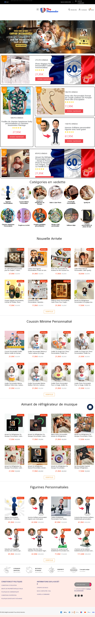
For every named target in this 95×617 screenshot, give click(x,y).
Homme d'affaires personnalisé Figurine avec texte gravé (77, 128)
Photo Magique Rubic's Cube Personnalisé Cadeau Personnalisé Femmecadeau (49, 65)
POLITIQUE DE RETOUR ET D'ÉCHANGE (11, 598)
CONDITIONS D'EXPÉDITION (8, 595)
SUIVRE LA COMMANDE (43, 594)
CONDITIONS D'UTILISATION (9, 585)
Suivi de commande (81, 2)
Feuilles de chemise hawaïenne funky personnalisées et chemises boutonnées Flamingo (16, 123)
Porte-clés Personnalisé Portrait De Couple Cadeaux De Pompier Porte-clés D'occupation (78, 97)
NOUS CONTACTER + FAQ (44, 591)
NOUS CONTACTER (66, 2)
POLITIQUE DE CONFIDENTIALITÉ (10, 592)
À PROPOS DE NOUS (42, 587)
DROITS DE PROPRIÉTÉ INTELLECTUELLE (12, 588)
